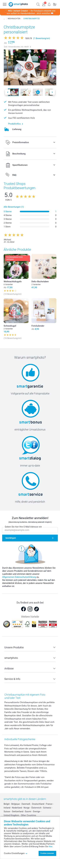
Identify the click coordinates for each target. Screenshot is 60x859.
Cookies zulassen (47, 853)
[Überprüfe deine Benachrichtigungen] (49, 4)
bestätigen (11, 538)
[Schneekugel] (16, 310)
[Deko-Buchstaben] (43, 266)
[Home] (4, 19)
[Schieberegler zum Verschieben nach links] (7, 92)
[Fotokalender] (43, 310)
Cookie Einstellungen (14, 853)
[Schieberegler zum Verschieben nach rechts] (52, 92)
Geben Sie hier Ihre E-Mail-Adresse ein (23, 526)
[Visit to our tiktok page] (36, 609)
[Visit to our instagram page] (30, 609)
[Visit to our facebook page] (23, 609)
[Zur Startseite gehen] (18, 4)
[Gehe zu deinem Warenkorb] (55, 4)
